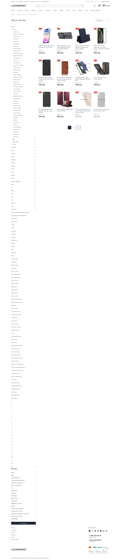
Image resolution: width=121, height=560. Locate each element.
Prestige (13, 237)
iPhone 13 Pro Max (18, 77)
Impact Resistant (15, 395)
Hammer (13, 234)
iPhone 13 (15, 82)
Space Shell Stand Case (17, 364)
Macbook (47, 10)
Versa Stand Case (15, 355)
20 (12, 457)
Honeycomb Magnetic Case (18, 367)
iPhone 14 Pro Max (18, 65)
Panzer (13, 255)
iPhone (24, 14)
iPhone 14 (15, 72)
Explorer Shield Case (16, 376)
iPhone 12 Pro (16, 89)
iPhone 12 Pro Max (18, 86)
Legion (13, 224)
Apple (12, 10)
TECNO (54, 10)
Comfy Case (14, 339)
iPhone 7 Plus (16, 113)
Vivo (12, 197)
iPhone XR (16, 103)
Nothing (13, 203)
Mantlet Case (14, 283)
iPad (13, 139)
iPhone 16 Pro (16, 51)
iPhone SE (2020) (17, 115)
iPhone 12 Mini (17, 91)
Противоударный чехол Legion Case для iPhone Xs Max (83, 79)
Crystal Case (14, 308)
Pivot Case (14, 379)
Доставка (32, 1)
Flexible (13, 246)
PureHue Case (14, 361)
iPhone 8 (15, 117)
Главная (13, 14)
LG (11, 187)
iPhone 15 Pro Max (18, 55)
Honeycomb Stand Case (17, 370)
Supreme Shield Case (16, 299)
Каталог (13, 1)
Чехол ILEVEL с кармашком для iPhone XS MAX (101, 110)
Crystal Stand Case (16, 314)
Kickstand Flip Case (16, 336)
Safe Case (13, 268)
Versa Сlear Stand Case (17, 358)
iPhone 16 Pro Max (18, 53)
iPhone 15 (15, 60)
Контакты (26, 1)
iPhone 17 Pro (16, 36)
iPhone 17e (16, 41)
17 (11, 448)
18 (11, 451)
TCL (12, 200)
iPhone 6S (16, 122)
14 (11, 438)
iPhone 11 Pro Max (17, 96)
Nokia (12, 190)
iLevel (12, 228)
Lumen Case (14, 317)
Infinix (73, 10)
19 (11, 454)
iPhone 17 (15, 39)
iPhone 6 (15, 124)
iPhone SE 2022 (17, 74)
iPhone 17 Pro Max (18, 34)
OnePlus (33, 10)
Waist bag (13, 305)
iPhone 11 (15, 101)
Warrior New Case (15, 274)
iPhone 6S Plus (17, 127)
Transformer (14, 240)
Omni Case (14, 342)
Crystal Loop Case (15, 311)
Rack (12, 249)
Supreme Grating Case (17, 302)
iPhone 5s (15, 134)
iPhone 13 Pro (16, 79)
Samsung (19, 10)
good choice (14, 221)
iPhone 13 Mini (17, 84)
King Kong (13, 262)
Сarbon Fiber (14, 259)
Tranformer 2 (14, 218)
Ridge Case (14, 286)
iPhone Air (16, 32)
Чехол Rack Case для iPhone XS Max (100, 78)
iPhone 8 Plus (16, 110)
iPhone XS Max (17, 108)
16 (11, 444)
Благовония (14, 398)
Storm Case (14, 321)
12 (11, 432)
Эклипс (13, 333)
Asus (12, 193)
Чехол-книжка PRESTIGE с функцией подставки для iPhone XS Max (64, 79)
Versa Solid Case (15, 348)
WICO (12, 206)
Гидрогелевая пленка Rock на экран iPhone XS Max (46, 46)
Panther (13, 243)
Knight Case (14, 293)
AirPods (14, 144)
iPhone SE (16, 132)
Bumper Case (14, 265)
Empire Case (14, 290)
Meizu (12, 184)
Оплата (38, 1)
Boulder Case (14, 296)
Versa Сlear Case (15, 351)
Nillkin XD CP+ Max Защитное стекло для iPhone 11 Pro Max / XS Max (101, 47)
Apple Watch (15, 142)
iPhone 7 (15, 120)
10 (11, 429)
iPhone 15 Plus (17, 63)
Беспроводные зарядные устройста (20, 212)
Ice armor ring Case (16, 327)
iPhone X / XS (16, 105)
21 (11, 460)
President (13, 252)
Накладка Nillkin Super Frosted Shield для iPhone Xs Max (46, 79)
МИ (12, 466)
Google (80, 10)
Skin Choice (14, 392)
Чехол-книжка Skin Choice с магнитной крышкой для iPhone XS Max (83, 111)
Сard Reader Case (15, 277)
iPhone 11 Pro (16, 98)
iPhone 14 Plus (17, 70)
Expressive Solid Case (16, 345)
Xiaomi (26, 10)
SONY (86, 10)
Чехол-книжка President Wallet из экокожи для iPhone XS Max (82, 47)
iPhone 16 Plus (17, 48)
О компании (20, 1)
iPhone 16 (15, 46)
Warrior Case (14, 271)
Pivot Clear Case (15, 382)
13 (11, 435)
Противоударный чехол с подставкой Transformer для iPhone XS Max (64, 47)
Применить (23, 523)
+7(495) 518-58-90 (105, 1)
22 (11, 463)
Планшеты (14, 209)
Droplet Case (14, 280)
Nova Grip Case (15, 330)
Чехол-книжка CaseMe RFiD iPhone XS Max (65, 110)
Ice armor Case (15, 324)
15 (11, 441)
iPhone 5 (15, 136)
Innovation (13, 231)
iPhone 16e (16, 43)
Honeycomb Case (15, 373)
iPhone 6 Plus (16, 129)
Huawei (40, 10)
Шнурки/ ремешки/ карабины (18, 215)
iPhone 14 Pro (16, 67)
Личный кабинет (45, 1)
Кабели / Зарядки (95, 10)
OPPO (67, 10)
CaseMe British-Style (16, 386)
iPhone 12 (15, 94)
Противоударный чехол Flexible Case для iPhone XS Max (46, 111)
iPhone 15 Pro (16, 58)
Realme (61, 10)
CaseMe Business (15, 389)
